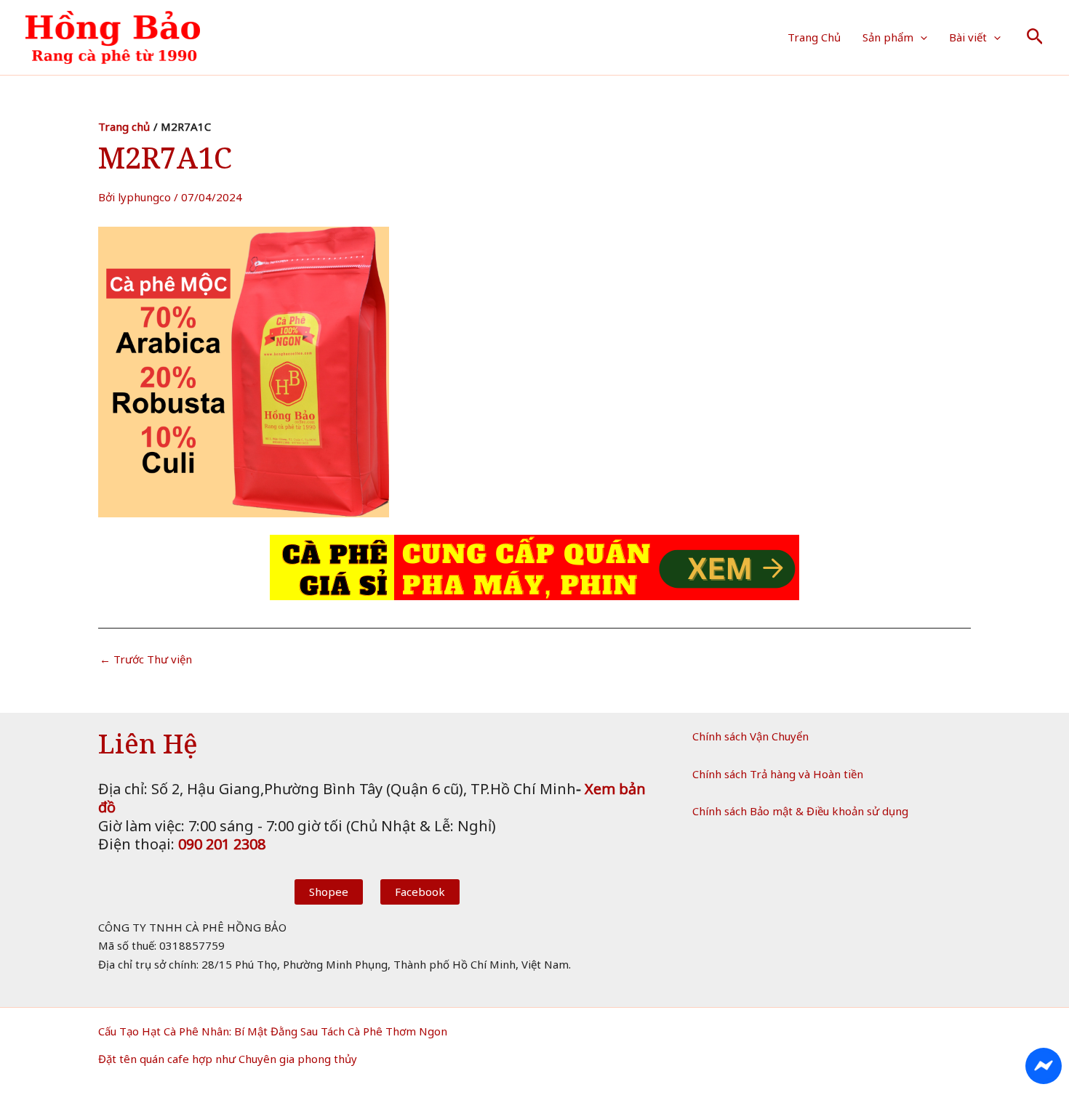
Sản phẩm (887, 37)
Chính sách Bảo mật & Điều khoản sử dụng (800, 811)
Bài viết (968, 37)
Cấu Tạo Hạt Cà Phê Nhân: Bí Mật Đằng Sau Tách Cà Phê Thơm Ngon (272, 1031)
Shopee (328, 891)
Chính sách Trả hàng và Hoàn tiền (777, 774)
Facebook (420, 891)
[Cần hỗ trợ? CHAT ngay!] (1043, 1066)
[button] (920, 37)
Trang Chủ (814, 37)
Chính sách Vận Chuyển (750, 736)
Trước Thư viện (146, 659)
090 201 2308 (221, 844)
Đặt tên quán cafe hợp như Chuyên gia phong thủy (227, 1058)
